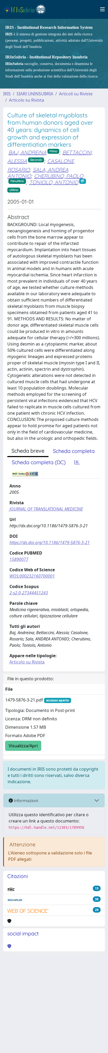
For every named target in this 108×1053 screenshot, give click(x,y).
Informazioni (25, 800)
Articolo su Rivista (26, 100)
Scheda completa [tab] (74, 451)
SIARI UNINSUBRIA (35, 94)
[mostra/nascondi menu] (102, 9)
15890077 (18, 559)
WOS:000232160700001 (32, 576)
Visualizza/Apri (23, 746)
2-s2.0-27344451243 (28, 593)
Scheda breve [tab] (28, 450)
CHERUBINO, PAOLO (58, 176)
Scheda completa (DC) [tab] (39, 462)
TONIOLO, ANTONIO (53, 182)
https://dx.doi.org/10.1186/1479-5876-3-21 (49, 542)
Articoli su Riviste (76, 94)
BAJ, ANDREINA (27, 152)
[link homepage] (27, 9)
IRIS (7, 94)
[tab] (77, 462)
